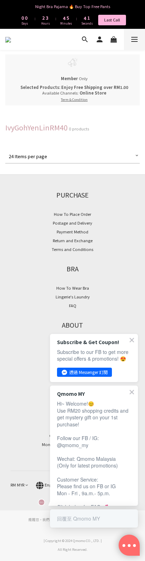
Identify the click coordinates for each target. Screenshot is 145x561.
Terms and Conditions (72, 249)
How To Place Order (72, 214)
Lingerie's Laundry (73, 296)
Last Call (112, 19)
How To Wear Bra (72, 288)
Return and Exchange (73, 240)
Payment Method (72, 231)
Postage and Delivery (72, 223)
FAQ (72, 305)
